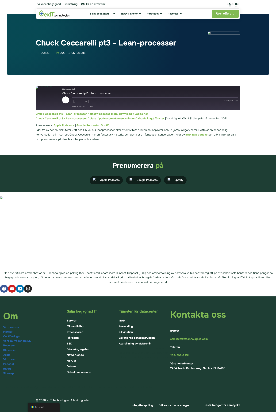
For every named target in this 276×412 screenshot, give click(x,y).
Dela (91, 106)
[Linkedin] (20, 289)
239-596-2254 (179, 355)
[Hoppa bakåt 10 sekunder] (80, 101)
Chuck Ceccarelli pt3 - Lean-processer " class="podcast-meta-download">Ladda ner (92, 114)
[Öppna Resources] (180, 13)
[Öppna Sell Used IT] (114, 13)
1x (86, 101)
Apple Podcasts (64, 125)
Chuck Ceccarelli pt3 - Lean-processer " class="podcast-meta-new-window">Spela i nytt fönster (100, 118)
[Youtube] (236, 4)
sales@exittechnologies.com (189, 339)
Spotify (105, 125)
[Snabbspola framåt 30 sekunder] (92, 101)
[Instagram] (28, 289)
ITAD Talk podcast (196, 134)
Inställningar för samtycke (222, 405)
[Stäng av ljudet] (74, 101)
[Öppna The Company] (161, 13)
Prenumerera (78, 106)
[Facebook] (230, 4)
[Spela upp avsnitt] (65, 99)
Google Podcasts (88, 125)
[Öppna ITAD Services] (140, 13)
